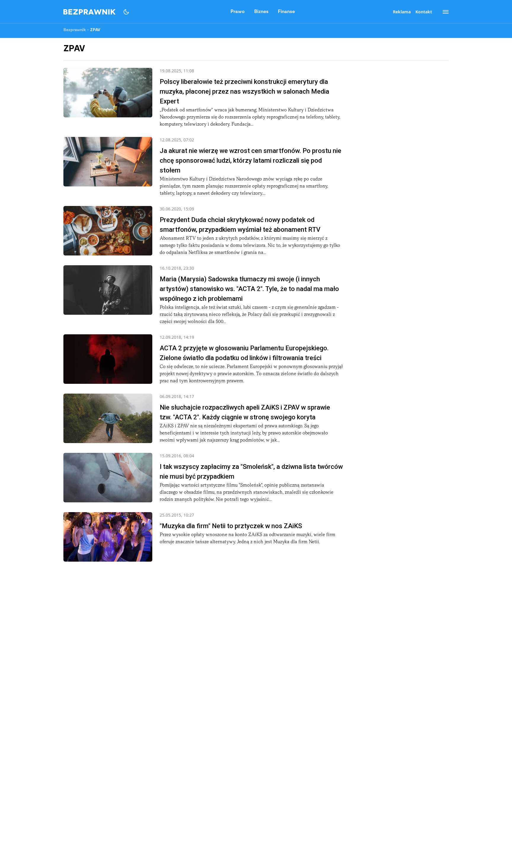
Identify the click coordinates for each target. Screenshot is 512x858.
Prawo (238, 11)
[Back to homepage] (89, 12)
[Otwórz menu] (443, 12)
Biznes (261, 11)
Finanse (286, 11)
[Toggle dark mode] (126, 12)
